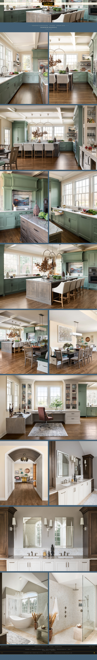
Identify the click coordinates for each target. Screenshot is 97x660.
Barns (69, 649)
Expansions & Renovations (40, 25)
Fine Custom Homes (50, 649)
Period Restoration (61, 649)
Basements (53, 650)
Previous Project (5, 646)
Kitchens (52, 25)
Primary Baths (61, 25)
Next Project (92, 646)
